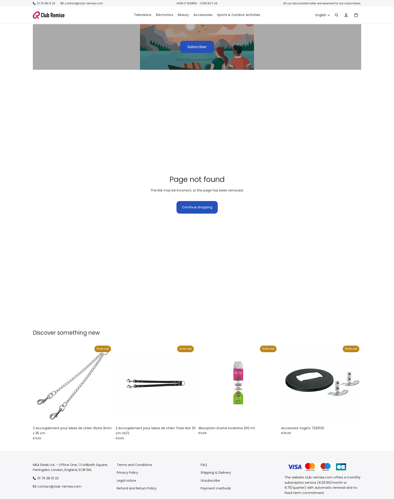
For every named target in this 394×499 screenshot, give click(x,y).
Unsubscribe (210, 480)
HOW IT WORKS (187, 3)
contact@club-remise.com (84, 3)
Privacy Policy (127, 473)
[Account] (346, 15)
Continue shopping (197, 207)
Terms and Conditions (134, 465)
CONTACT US (209, 3)
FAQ (204, 465)
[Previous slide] (40, 384)
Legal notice (126, 480)
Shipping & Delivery (216, 473)
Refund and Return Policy (137, 488)
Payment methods (216, 488)
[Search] (337, 15)
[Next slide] (106, 384)
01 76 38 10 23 (46, 3)
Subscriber (197, 46)
